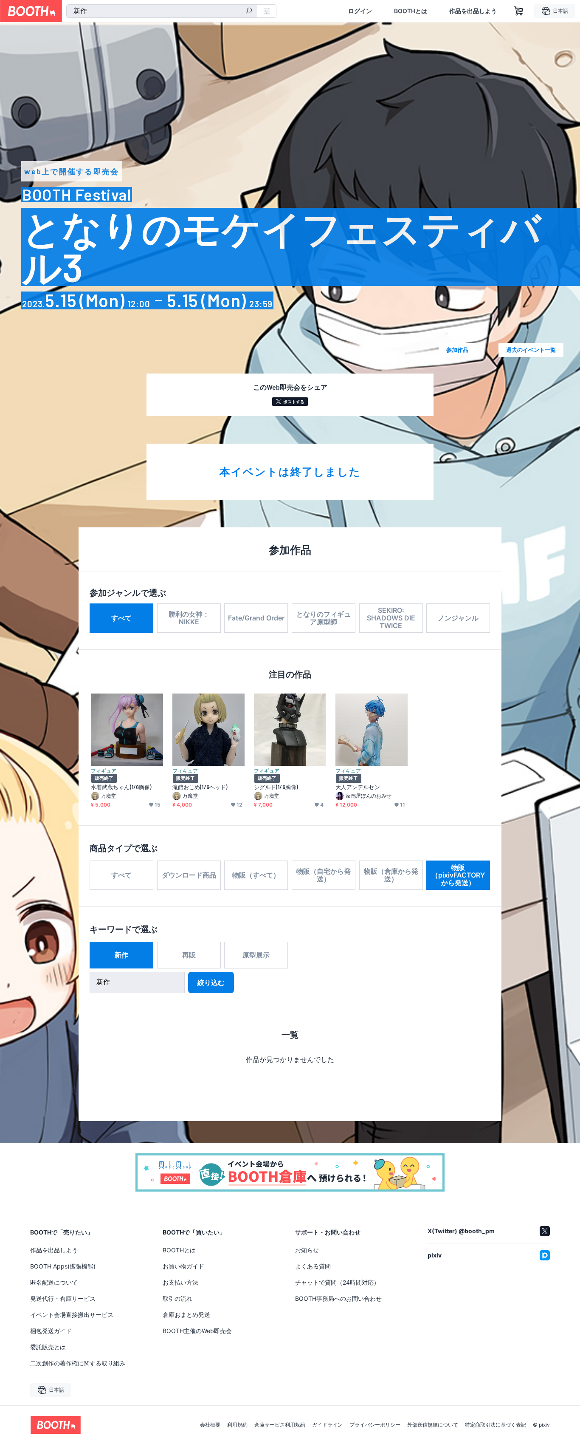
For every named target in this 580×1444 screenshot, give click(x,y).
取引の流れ (177, 1298)
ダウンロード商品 (189, 875)
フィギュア (103, 770)
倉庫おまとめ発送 (186, 1314)
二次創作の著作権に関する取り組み (77, 1363)
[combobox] (161, 11)
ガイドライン (327, 1424)
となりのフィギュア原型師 (323, 618)
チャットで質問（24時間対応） (337, 1282)
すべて (121, 618)
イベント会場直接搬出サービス (71, 1314)
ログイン (360, 11)
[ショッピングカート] (519, 11)
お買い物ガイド (183, 1266)
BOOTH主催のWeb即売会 (197, 1330)
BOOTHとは (410, 11)
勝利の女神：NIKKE (189, 618)
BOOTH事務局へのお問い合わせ (338, 1298)
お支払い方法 (180, 1282)
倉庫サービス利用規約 (279, 1424)
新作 (121, 955)
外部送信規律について (432, 1424)
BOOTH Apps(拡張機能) (63, 1266)
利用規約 (237, 1424)
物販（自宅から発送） (323, 875)
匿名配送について (54, 1282)
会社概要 (210, 1424)
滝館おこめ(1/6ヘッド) (200, 787)
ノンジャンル (458, 618)
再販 (189, 955)
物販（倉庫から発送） (391, 875)
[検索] (249, 11)
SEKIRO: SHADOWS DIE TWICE (391, 618)
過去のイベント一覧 (531, 349)
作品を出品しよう (473, 11)
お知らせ (307, 1250)
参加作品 (457, 349)
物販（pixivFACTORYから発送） (458, 875)
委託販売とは (48, 1347)
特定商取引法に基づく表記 (495, 1424)
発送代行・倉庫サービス (63, 1298)
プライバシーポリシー (374, 1424)
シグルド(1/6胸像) (276, 787)
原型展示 (256, 955)
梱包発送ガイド (51, 1330)
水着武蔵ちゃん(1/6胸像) (121, 787)
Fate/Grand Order (256, 618)
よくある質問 (313, 1266)
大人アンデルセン (357, 787)
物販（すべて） (256, 875)
